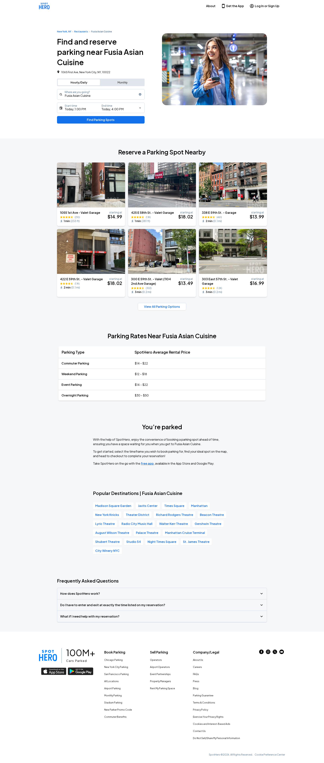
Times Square (174, 506)
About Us (198, 660)
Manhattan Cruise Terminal (185, 533)
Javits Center (148, 506)
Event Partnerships (160, 674)
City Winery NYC (107, 551)
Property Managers (160, 681)
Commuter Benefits (115, 716)
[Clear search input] (140, 94)
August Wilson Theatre (112, 533)
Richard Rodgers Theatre (174, 515)
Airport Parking (112, 688)
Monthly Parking (113, 695)
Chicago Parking (113, 660)
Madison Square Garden (113, 506)
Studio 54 (133, 542)
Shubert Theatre (107, 542)
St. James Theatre (196, 542)
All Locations (111, 681)
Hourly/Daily (78, 82)
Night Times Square (162, 542)
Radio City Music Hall (137, 524)
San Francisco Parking (116, 674)
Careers (197, 667)
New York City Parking (116, 667)
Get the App (235, 6)
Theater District (137, 515)
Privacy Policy (200, 709)
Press (196, 681)
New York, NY (64, 31)
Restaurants (81, 31)
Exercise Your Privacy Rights (208, 716)
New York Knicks (107, 515)
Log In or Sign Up (267, 6)
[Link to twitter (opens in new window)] (275, 653)
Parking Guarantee (203, 695)
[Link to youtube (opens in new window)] (281, 653)
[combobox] (101, 94)
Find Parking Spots (101, 120)
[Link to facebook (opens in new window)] (261, 653)
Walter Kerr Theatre (173, 524)
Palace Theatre (147, 533)
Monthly (123, 82)
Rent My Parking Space (162, 688)
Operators (156, 660)
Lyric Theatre (105, 524)
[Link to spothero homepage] (48, 656)
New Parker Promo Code (118, 709)
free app (147, 463)
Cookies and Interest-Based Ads (211, 724)
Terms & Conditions (204, 702)
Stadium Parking (113, 702)
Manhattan (199, 506)
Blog (195, 688)
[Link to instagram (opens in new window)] (268, 653)
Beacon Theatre (212, 515)
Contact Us (199, 731)
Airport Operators (160, 667)
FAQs (196, 674)
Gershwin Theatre (208, 524)
